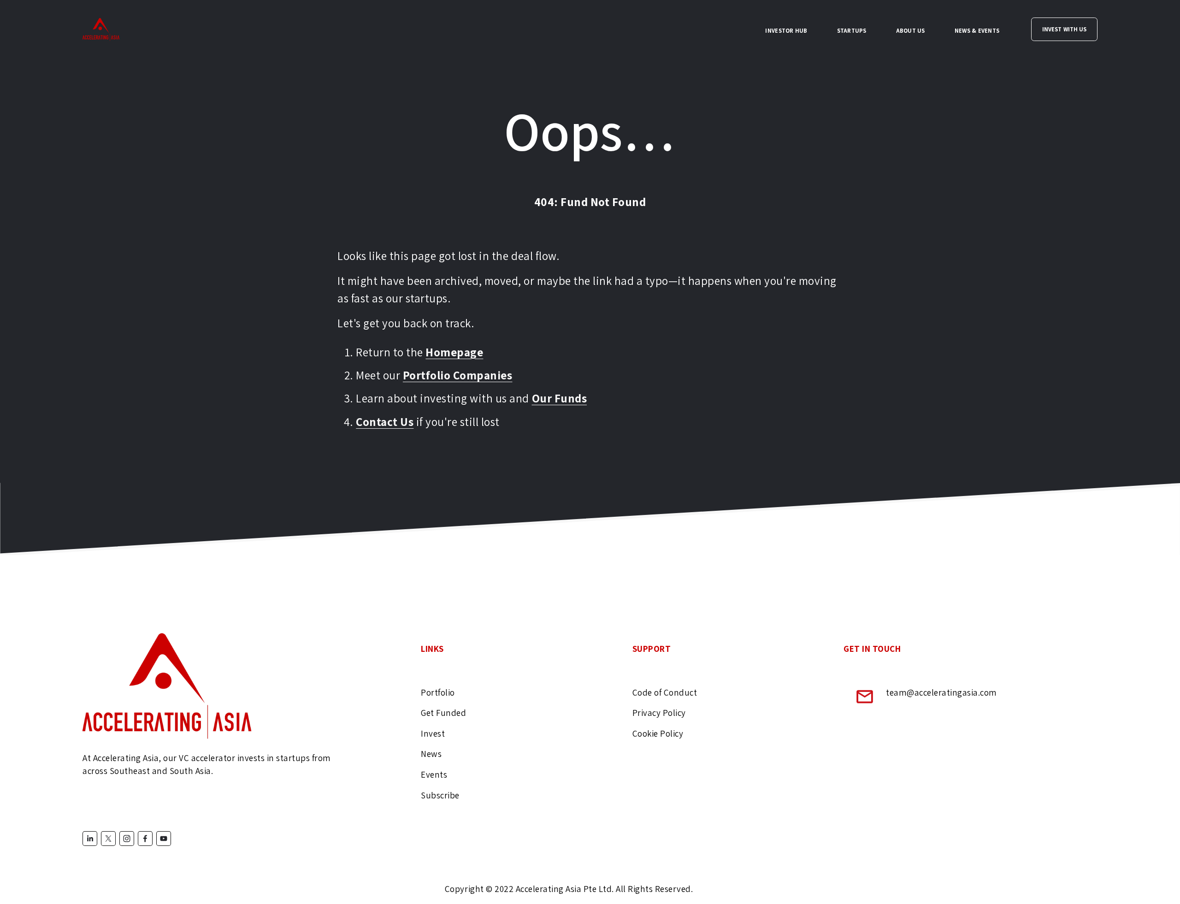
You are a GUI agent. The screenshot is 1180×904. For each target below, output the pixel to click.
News (431, 754)
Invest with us (1064, 29)
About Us (910, 31)
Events (434, 774)
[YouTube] (163, 838)
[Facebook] (145, 838)
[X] (108, 838)
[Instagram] (126, 838)
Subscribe (440, 795)
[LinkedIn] (90, 838)
